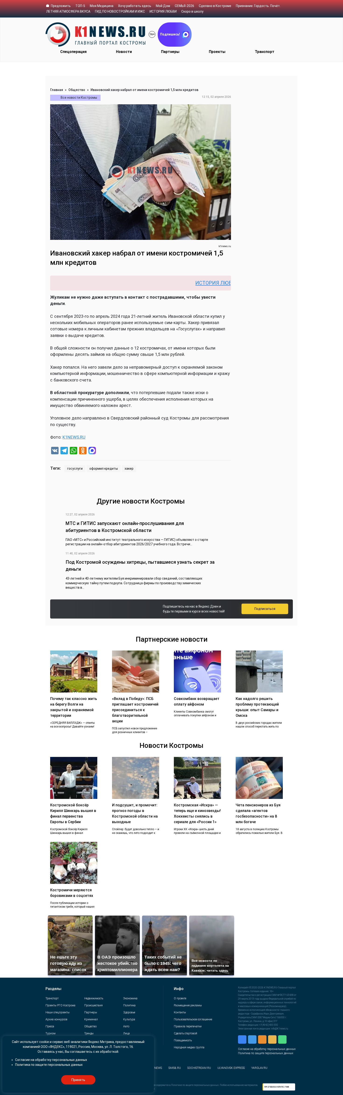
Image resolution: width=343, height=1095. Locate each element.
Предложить (61, 6)
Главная (56, 90)
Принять (78, 1080)
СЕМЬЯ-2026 (184, 6)
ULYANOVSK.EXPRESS (231, 1068)
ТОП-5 (80, 6)
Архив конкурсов (56, 1019)
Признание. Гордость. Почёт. (258, 6)
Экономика (130, 998)
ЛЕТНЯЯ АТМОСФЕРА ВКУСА (68, 11)
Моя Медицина (101, 6)
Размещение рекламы (188, 1005)
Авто (126, 1026)
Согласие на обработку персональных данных (267, 1049)
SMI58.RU (174, 1068)
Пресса (50, 1026)
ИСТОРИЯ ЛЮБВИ (163, 11)
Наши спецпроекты (58, 1012)
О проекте (180, 998)
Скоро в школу (192, 11)
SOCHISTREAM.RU (199, 1068)
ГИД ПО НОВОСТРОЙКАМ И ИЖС (120, 11)
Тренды (89, 1033)
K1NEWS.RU (74, 437)
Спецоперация (73, 51)
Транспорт (264, 51)
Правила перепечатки (188, 1026)
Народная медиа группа (189, 1047)
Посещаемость (183, 1040)
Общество (76, 90)
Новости (124, 51)
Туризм (51, 1033)
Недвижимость (93, 998)
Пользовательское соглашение (193, 1019)
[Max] (92, 451)
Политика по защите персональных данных (265, 1053)
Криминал (91, 1019)
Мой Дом (163, 6)
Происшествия (93, 1005)
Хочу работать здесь (134, 6)
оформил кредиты (103, 468)
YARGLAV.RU (259, 1068)
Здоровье (129, 1012)
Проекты (217, 51)
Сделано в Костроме (215, 6)
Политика (129, 1005)
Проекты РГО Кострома (60, 1005)
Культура (129, 1019)
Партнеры (170, 51)
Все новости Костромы (79, 97)
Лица (126, 1033)
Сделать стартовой (185, 1033)
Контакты (180, 1012)
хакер (129, 468)
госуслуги (75, 468)
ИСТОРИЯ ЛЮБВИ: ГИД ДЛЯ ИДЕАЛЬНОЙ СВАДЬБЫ (224, 283)
